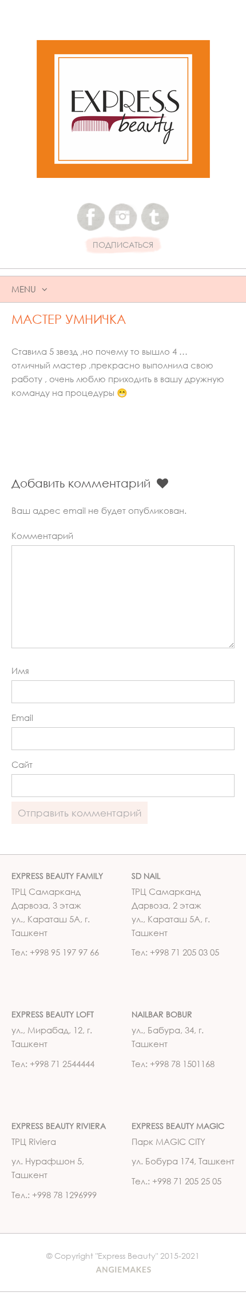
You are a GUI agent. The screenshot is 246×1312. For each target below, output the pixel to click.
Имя (20, 670)
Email (22, 717)
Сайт (22, 764)
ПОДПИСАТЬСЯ (123, 245)
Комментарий (42, 535)
